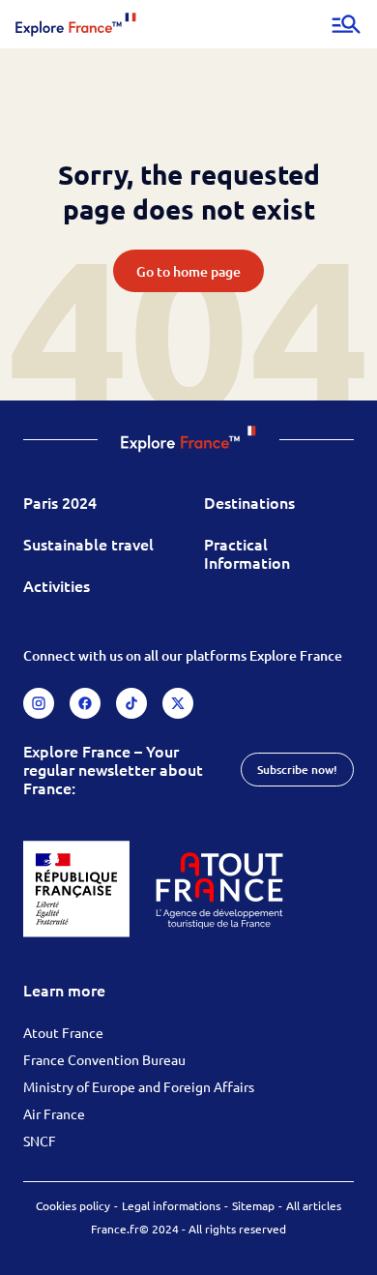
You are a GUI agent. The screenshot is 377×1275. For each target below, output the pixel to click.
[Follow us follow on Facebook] (85, 703)
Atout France (63, 1032)
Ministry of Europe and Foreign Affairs (138, 1086)
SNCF (39, 1140)
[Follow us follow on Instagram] (38, 703)
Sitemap (253, 1205)
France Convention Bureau (104, 1059)
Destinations (249, 502)
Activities (56, 585)
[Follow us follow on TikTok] (131, 703)
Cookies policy (73, 1205)
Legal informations (171, 1205)
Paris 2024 (60, 502)
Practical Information (247, 553)
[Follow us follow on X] (177, 703)
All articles (313, 1205)
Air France (54, 1113)
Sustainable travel (88, 543)
